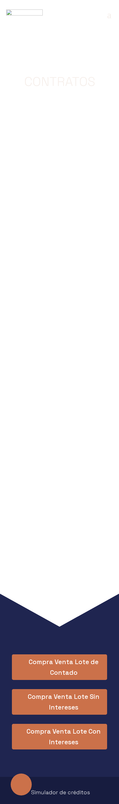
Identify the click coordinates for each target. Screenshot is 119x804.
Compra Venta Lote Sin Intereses (63, 702)
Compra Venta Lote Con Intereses (64, 736)
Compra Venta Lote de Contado (64, 667)
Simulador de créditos (60, 792)
